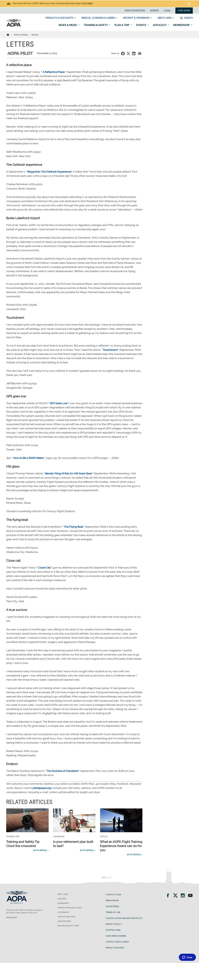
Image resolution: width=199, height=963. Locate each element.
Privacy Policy (114, 924)
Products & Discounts (59, 18)
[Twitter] (176, 896)
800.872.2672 (11, 917)
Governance (63, 912)
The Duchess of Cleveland (62, 770)
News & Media (68, 25)
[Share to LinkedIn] (134, 53)
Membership (181, 25)
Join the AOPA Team (66, 917)
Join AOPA (62, 899)
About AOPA (164, 18)
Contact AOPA (113, 894)
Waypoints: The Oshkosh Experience (49, 171)
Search (188, 18)
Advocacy (160, 25)
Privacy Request (115, 948)
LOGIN (167, 10)
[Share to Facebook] (123, 53)
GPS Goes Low (58, 403)
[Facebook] (168, 896)
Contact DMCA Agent (117, 942)
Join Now (184, 10)
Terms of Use (113, 912)
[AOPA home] (13, 25)
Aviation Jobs (113, 930)
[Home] (10, 34)
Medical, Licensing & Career (98, 18)
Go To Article (40, 850)
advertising (112, 906)
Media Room (112, 900)
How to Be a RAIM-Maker (28, 457)
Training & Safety (96, 25)
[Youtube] (190, 896)
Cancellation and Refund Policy (124, 918)
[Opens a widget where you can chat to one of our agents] (187, 957)
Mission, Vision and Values (70, 908)
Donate (154, 10)
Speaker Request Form (68, 926)
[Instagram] (183, 896)
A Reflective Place (54, 71)
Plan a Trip (122, 25)
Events (141, 25)
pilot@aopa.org (42, 788)
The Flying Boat (73, 526)
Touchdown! (110, 349)
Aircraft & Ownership (136, 18)
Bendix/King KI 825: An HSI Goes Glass (68, 473)
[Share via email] (140, 53)
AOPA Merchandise (116, 936)
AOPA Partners (64, 921)
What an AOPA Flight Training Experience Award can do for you (121, 846)
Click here (87, 3)
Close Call (44, 567)
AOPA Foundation (135, 10)
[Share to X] (128, 53)
